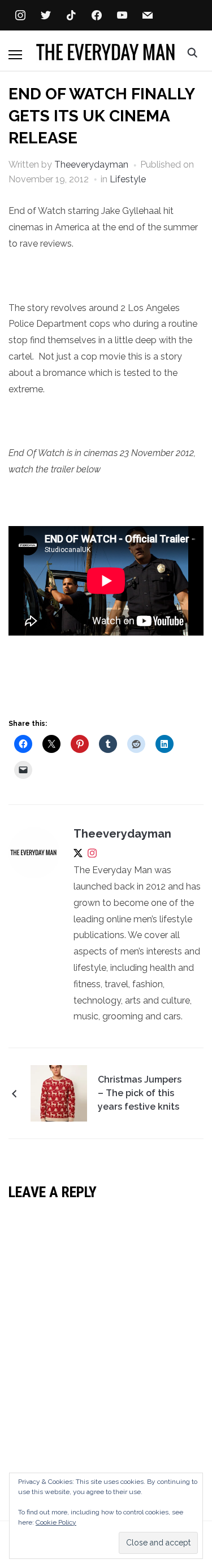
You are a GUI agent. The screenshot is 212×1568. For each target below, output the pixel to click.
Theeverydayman (91, 164)
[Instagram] (92, 855)
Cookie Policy (56, 1522)
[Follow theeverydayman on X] (78, 855)
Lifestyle (128, 179)
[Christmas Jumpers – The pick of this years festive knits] (59, 1092)
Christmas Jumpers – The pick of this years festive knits (139, 1093)
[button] (15, 54)
